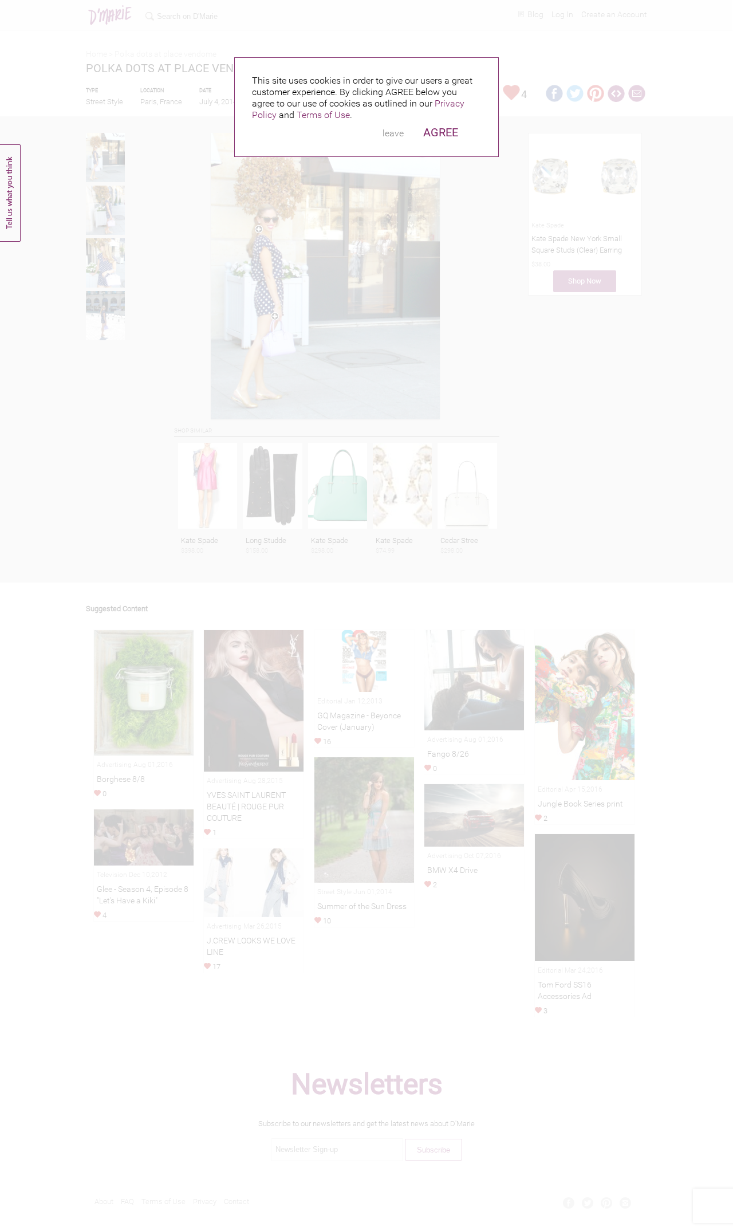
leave (393, 133)
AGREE (440, 132)
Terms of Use (323, 114)
